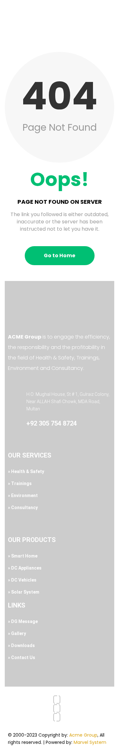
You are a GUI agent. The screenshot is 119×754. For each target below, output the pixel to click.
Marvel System (90, 742)
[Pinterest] (56, 717)
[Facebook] (56, 699)
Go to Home (59, 255)
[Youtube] (56, 708)
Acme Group (83, 735)
